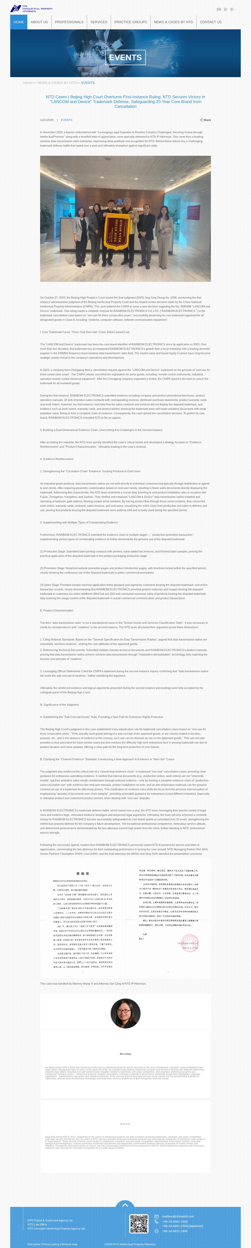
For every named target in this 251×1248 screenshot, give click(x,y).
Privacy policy (51, 1244)
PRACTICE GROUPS (130, 22)
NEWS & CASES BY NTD (173, 22)
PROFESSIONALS (69, 22)
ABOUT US (39, 22)
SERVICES (98, 22)
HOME (19, 22)
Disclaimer (33, 1244)
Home (27, 83)
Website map (69, 1244)
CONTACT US (211, 22)
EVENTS (88, 83)
